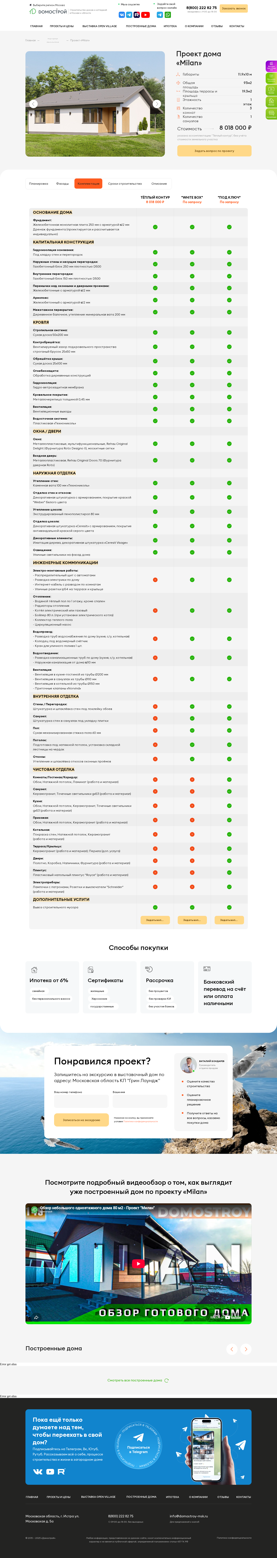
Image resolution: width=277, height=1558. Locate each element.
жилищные (97, 991)
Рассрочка (159, 980)
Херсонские (99, 998)
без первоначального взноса (51, 998)
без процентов (158, 991)
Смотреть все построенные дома (134, 1380)
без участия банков (161, 1006)
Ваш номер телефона (68, 1092)
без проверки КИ (160, 998)
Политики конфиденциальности (140, 1121)
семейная (38, 991)
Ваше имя (119, 1092)
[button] (271, 114)
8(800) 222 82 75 (201, 7)
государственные (102, 1006)
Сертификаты (105, 980)
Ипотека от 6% (49, 980)
